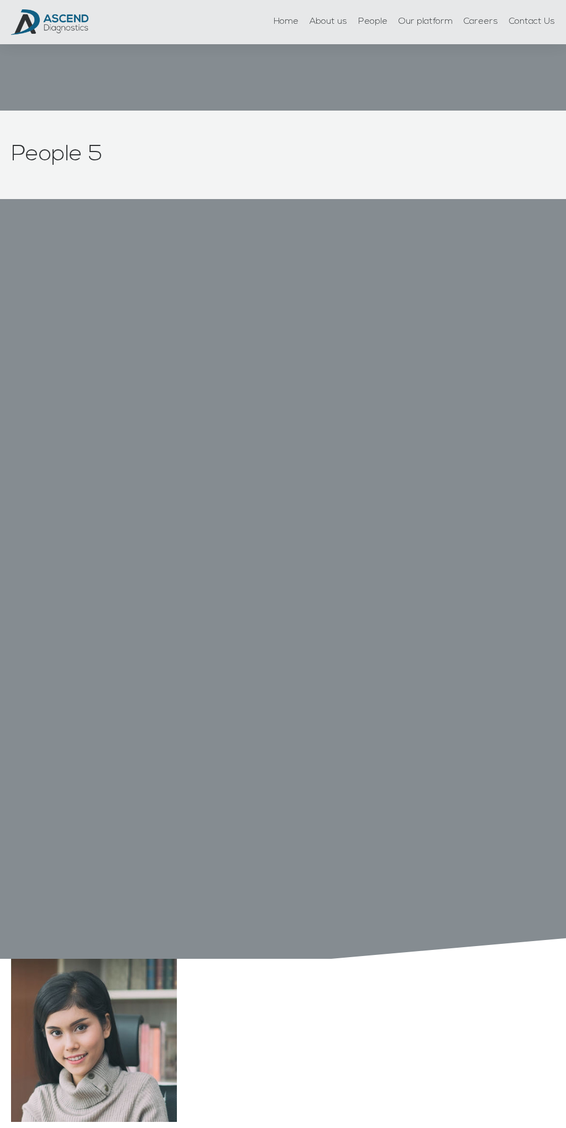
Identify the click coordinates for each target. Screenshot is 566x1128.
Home (286, 21)
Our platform (426, 21)
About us (328, 21)
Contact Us (532, 21)
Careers (481, 21)
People (372, 21)
